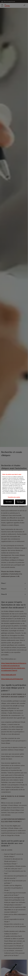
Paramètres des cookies (14, 497)
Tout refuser (9, 501)
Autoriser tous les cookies (20, 502)
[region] (14, 488)
